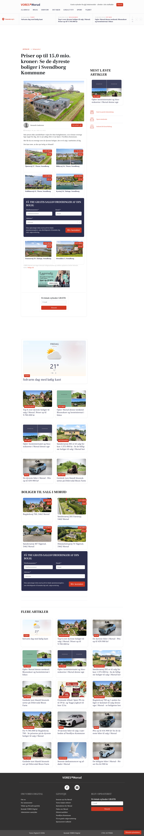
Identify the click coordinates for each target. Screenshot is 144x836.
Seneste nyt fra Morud (64, 800)
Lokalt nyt (68, 10)
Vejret (88, 10)
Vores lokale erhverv (63, 803)
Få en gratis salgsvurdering (66, 819)
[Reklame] (54, 278)
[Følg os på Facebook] (66, 787)
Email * (58, 210)
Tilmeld (119, 5)
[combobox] (27, 222)
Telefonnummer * (32, 210)
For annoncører (26, 803)
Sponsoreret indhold (63, 822)
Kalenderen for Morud (64, 806)
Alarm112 (25, 10)
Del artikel (75, 125)
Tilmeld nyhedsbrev (132, 832)
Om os (23, 800)
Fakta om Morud (62, 809)
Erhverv (45, 10)
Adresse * (29, 218)
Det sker (56, 10)
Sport (79, 10)
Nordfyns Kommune (63, 815)
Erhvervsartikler (62, 812)
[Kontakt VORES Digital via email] (77, 787)
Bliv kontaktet (73, 230)
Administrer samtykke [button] (29, 812)
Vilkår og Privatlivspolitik (30, 806)
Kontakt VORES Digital (29, 809)
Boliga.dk (31, 268)
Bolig (35, 10)
